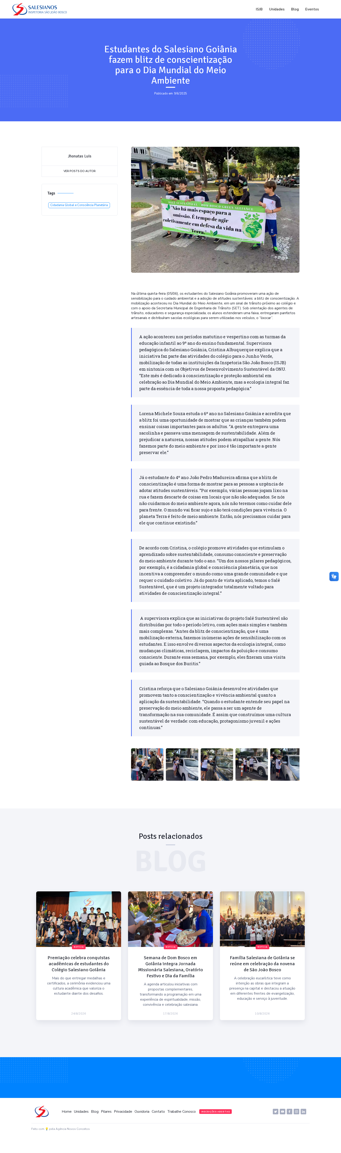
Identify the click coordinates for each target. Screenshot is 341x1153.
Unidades (277, 9)
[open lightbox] (147, 764)
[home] (41, 9)
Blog (295, 9)
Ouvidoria (142, 1111)
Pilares (106, 1111)
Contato (158, 1111)
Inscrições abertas (215, 1111)
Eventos (312, 9)
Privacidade (123, 1111)
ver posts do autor (80, 171)
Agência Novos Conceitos (73, 1129)
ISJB (259, 9)
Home (67, 1111)
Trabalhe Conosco (181, 1111)
